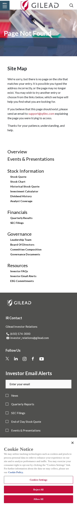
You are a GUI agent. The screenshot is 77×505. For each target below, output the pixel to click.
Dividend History (21, 196)
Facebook (37, 358)
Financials (17, 212)
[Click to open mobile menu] (5, 5)
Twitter (10, 358)
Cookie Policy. (15, 472)
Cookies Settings (38, 479)
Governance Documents (25, 254)
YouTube (45, 358)
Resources (17, 265)
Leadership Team (20, 239)
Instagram (29, 358)
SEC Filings (17, 223)
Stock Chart (17, 181)
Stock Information (25, 171)
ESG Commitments (22, 281)
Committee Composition (25, 249)
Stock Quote (18, 176)
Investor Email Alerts (23, 276)
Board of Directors (22, 244)
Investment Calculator (24, 191)
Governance (19, 234)
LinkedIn (19, 358)
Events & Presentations (30, 159)
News (14, 395)
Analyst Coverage (21, 201)
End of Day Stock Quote (26, 421)
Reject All (38, 489)
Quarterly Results (21, 218)
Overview (17, 151)
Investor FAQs (19, 271)
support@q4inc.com (41, 113)
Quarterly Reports (22, 404)
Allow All (38, 499)
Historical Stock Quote (24, 186)
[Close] (72, 443)
